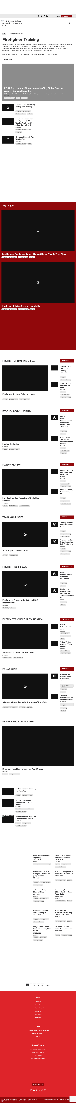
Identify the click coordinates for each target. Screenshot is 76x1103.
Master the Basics (10, 444)
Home (4, 33)
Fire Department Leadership (23, 111)
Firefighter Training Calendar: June (18, 394)
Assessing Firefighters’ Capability (41, 856)
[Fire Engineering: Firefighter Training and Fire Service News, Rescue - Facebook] (44, 16)
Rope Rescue (43, 937)
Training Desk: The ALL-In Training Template (65, 369)
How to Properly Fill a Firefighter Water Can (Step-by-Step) (41, 873)
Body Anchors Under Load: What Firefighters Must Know (42, 929)
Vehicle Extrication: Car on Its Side (18, 652)
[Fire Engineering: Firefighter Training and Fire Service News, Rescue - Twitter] (52, 16)
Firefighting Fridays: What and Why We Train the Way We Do (67, 593)
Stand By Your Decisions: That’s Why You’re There (66, 697)
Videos (29, 143)
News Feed (24, 98)
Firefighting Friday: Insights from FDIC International (20, 601)
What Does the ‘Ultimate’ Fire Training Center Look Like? (63, 912)
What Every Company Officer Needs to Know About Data (63, 892)
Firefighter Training (10, 98)
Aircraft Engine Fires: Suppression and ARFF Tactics (23, 802)
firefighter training (31, 44)
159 (42, 985)
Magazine (29, 707)
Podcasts (30, 114)
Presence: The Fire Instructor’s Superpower (64, 928)
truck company (31, 50)
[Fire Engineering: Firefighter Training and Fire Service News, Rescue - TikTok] (50, 16)
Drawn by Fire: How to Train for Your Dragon (22, 769)
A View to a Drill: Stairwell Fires (39, 891)
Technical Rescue (7, 657)
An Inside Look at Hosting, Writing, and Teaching (25, 106)
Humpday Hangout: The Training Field (24, 138)
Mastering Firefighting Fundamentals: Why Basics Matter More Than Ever (66, 421)
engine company (18, 50)
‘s (8, 44)
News (18, 98)
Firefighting (64, 431)
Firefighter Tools (65, 450)
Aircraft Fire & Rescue (21, 809)
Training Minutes (13, 555)
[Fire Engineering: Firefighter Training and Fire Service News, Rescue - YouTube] (41, 16)
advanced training (16, 48)
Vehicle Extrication (18, 657)
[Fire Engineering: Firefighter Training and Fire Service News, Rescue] (12, 23)
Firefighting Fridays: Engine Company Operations (66, 575)
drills (35, 46)
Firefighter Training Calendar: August (40, 911)
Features (5, 399)
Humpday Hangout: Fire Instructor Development (64, 872)
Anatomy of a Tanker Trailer (15, 550)
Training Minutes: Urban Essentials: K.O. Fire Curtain (66, 542)
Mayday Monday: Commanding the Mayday (66, 492)
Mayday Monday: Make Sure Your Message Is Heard (66, 473)
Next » (48, 985)
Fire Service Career (21, 114)
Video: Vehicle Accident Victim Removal (66, 644)
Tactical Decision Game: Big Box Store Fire (25, 790)
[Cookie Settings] (2, 1100)
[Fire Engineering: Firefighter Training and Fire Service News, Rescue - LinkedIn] (47, 16)
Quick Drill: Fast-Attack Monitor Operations (64, 856)
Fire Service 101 (47, 46)
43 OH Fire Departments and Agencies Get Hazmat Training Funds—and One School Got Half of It (25, 122)
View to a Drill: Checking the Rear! (65, 385)
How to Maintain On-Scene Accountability (20, 306)
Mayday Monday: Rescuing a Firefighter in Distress (21, 499)
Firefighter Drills (13, 399)
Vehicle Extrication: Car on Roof (66, 627)
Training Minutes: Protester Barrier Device (66, 525)
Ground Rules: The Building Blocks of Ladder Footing (66, 440)
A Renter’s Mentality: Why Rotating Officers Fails (24, 702)
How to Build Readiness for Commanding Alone (65, 677)
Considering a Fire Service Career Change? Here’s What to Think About (34, 254)
